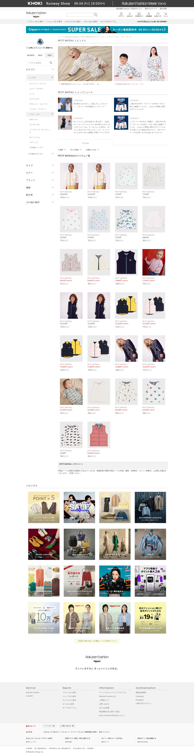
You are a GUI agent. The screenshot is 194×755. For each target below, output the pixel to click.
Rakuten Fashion (72, 37)
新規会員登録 (141, 692)
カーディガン (34, 99)
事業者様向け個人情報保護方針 (60, 748)
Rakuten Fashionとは (107, 696)
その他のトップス (36, 147)
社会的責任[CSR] (79, 748)
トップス (32, 77)
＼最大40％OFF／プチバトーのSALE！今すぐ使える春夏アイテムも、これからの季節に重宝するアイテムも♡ (147, 106)
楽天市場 (163, 9)
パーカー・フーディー (37, 109)
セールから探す (69, 704)
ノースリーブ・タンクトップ (39, 131)
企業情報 (29, 748)
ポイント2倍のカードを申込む (112, 738)
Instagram (140, 700)
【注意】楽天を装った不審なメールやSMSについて (97, 641)
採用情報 (90, 748)
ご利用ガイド (104, 700)
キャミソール (34, 137)
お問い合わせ (104, 704)
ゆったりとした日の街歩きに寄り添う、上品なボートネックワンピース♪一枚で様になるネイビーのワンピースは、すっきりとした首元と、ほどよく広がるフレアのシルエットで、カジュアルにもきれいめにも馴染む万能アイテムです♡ (92, 126)
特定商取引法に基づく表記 (109, 712)
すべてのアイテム (69, 708)
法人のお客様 (104, 708)
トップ (60, 37)
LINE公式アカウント (143, 703)
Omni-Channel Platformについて (112, 715)
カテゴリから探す (69, 700)
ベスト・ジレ (34, 114)
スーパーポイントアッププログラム (112, 692)
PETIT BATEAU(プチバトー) (92, 37)
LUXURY (29, 696)
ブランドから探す (69, 692)
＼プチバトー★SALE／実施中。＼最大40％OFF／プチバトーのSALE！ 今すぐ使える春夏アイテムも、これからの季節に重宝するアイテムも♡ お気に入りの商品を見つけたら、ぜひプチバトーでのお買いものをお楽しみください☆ (148, 126)
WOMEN (30, 55)
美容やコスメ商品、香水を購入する (77, 738)
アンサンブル (34, 124)
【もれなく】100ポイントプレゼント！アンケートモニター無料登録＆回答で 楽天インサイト (76, 732)
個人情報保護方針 (40, 748)
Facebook (140, 696)
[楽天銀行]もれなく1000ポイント (129, 9)
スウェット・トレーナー (38, 104)
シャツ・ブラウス (36, 89)
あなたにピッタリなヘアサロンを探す (39, 738)
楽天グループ (150, 9)
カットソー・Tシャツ (37, 83)
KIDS (50, 55)
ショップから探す (69, 696)
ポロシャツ (33, 119)
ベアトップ (33, 142)
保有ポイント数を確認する (146, 738)
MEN (40, 55)
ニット (32, 94)
